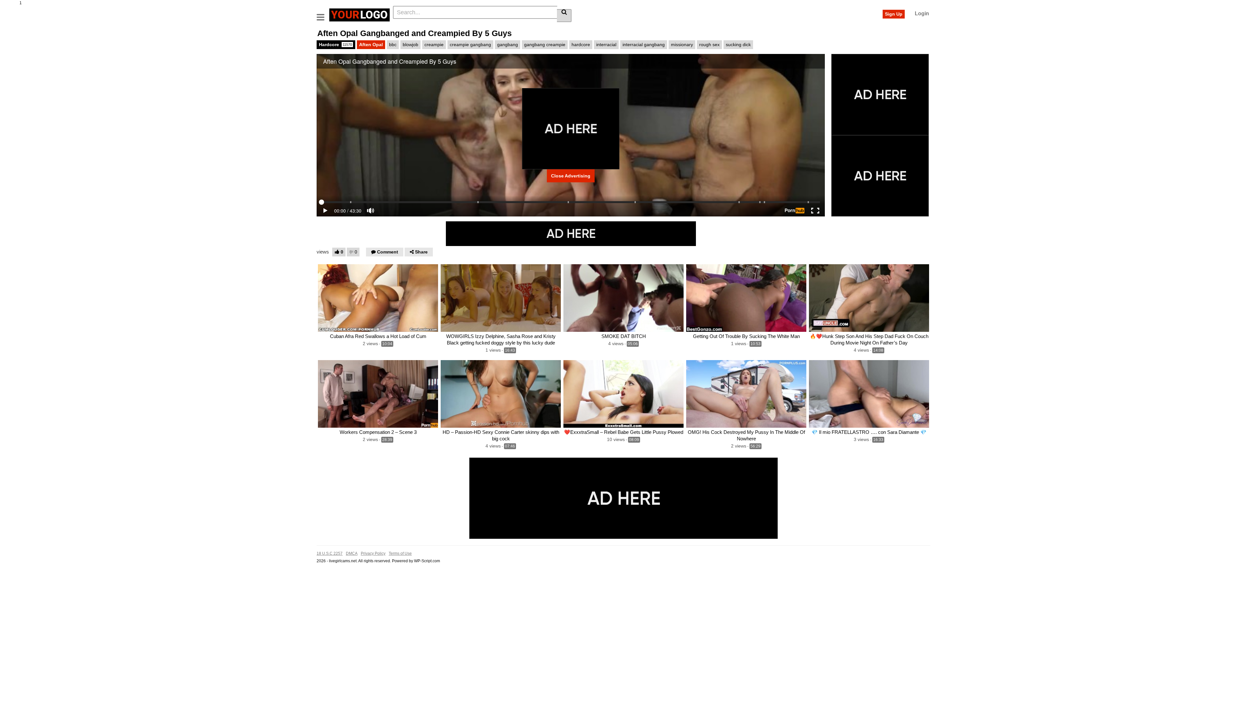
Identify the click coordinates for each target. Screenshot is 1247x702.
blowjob (410, 44)
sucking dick (738, 44)
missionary (682, 44)
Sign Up (893, 14)
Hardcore (335, 44)
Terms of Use (400, 553)
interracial (606, 44)
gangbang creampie (544, 44)
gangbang (507, 44)
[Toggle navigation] (323, 14)
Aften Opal (371, 44)
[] (564, 15)
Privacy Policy (373, 553)
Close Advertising (570, 175)
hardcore (581, 44)
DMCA (352, 553)
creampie (434, 44)
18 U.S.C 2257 (330, 553)
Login (922, 13)
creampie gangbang (470, 44)
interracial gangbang (644, 44)
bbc (393, 44)
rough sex (709, 44)
